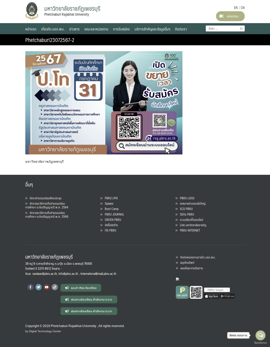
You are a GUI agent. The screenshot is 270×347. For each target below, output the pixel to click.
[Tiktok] (55, 287)
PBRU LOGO (185, 198)
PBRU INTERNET (188, 230)
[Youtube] (46, 287)
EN (236, 7)
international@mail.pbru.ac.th (98, 273)
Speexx (107, 203)
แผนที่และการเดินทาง (190, 268)
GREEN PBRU (111, 219)
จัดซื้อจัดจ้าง (110, 225)
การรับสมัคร (121, 29)
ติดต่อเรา (181, 29)
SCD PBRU (185, 208)
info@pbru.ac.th (68, 273)
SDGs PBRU (185, 214)
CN (243, 7)
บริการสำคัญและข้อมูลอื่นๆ (152, 29)
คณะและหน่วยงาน (96, 29)
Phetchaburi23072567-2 (50, 39)
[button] (80, 288)
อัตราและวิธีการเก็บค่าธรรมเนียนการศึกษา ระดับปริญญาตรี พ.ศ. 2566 (46, 214)
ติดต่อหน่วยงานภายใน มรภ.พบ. (196, 257)
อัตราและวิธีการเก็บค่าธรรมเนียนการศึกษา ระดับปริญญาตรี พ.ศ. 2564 (46, 205)
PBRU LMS (110, 198)
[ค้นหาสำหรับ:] (225, 28)
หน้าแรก (30, 29)
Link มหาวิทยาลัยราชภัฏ (191, 225)
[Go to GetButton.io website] (260, 343)
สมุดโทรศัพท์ (186, 262)
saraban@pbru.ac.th (44, 273)
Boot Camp (110, 208)
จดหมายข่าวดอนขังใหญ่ (191, 203)
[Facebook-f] (30, 287)
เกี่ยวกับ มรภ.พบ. (53, 29)
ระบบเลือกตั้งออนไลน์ (190, 219)
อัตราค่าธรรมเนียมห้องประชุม (44, 198)
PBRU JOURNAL (113, 214)
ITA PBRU (109, 230)
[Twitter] (38, 287)
